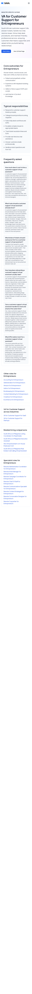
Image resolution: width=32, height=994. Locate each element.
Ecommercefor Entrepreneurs (14, 400)
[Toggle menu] (29, 3)
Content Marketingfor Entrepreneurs (16, 394)
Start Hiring (6, 51)
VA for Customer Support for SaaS (15, 415)
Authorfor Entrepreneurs (12, 388)
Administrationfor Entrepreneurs (14, 383)
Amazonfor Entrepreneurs (12, 385)
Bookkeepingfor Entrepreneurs (14, 391)
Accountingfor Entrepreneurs (13, 380)
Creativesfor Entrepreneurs (13, 397)
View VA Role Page (19, 51)
